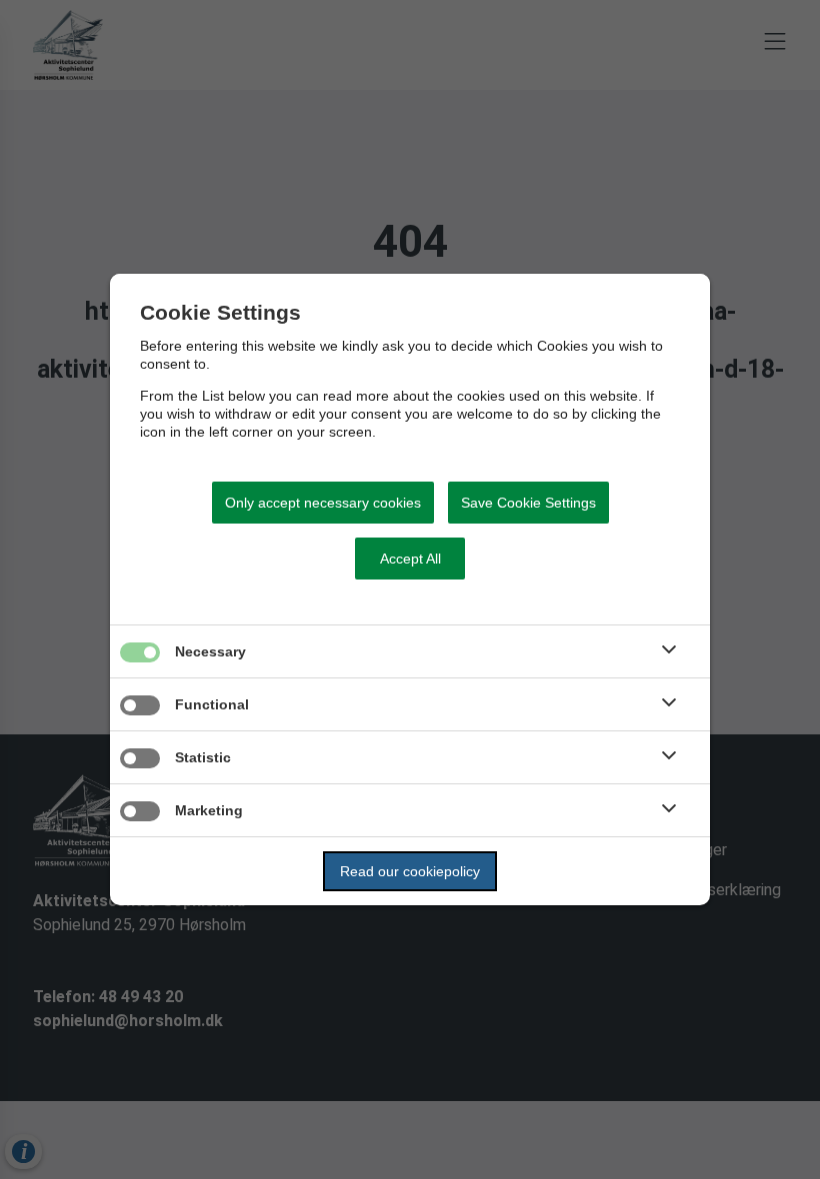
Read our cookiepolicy (410, 871)
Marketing (209, 810)
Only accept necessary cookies (323, 503)
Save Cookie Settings (528, 503)
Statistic (203, 757)
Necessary (210, 651)
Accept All (410, 559)
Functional (212, 704)
